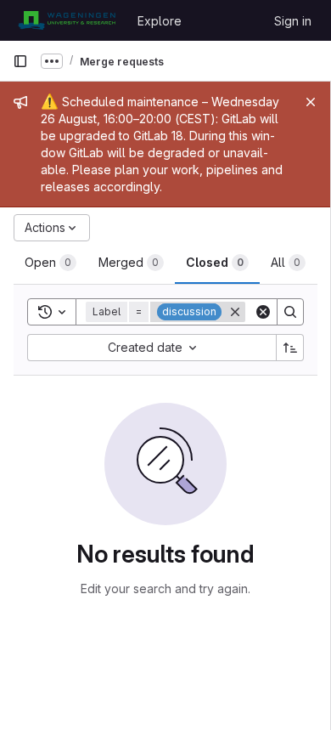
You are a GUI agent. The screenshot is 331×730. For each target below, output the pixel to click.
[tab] (50, 262)
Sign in (292, 21)
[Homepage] (66, 20)
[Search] (290, 311)
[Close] (310, 102)
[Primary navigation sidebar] (20, 61)
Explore (159, 21)
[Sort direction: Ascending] (290, 347)
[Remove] (235, 312)
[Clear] (263, 312)
